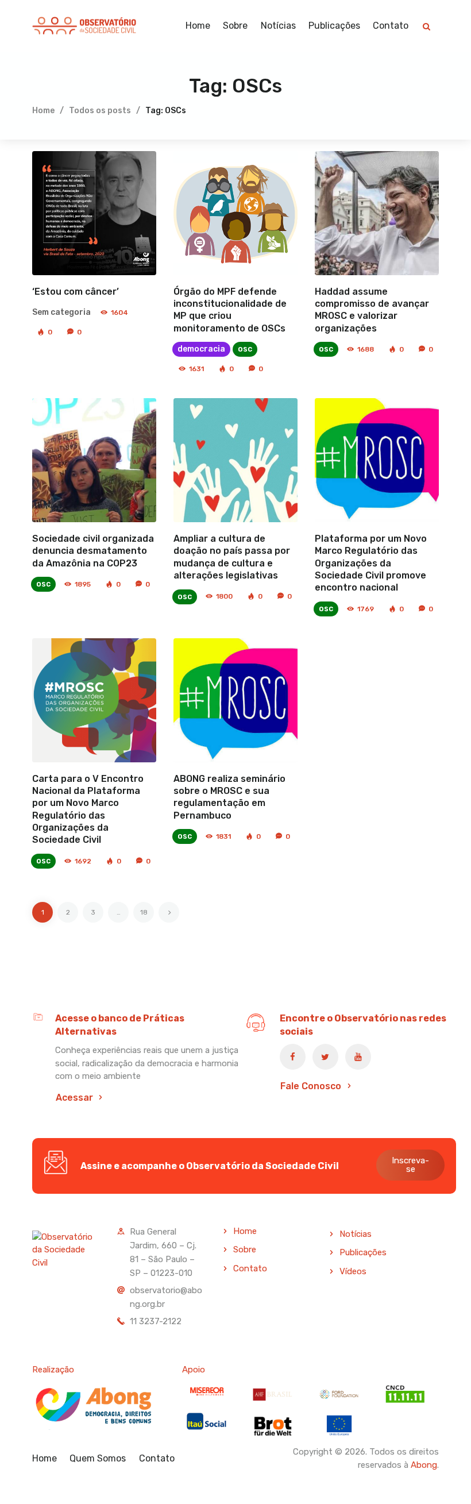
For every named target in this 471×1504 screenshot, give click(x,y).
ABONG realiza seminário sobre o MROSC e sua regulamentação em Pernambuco (229, 797)
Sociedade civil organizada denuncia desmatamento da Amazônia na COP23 (93, 551)
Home (43, 110)
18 (147, 909)
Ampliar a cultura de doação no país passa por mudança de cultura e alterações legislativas (231, 557)
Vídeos (352, 1271)
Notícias (355, 1234)
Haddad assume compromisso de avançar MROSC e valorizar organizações (372, 310)
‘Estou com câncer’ (75, 291)
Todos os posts (100, 110)
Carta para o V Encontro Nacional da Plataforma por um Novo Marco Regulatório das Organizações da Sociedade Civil (88, 809)
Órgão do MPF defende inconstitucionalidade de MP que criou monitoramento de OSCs (230, 310)
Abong (424, 1465)
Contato (250, 1268)
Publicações (363, 1252)
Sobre (244, 1249)
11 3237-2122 (156, 1321)
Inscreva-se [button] (410, 1164)
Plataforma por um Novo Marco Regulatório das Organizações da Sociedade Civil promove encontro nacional (371, 563)
